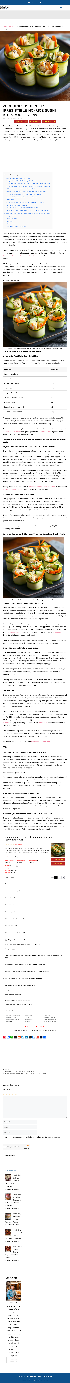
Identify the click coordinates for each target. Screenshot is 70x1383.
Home (5, 27)
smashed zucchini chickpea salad (41, 486)
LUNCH (12, 27)
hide (15, 175)
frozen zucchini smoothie (12, 489)
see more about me (13, 1360)
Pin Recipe (58, 864)
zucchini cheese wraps (12, 432)
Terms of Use (47, 1376)
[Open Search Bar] (61, 7)
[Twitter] (40, 2)
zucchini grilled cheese (34, 256)
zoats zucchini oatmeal (13, 632)
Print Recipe (35, 121)
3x (63, 877)
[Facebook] (32, 2)
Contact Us (21, 1376)
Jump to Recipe (21, 121)
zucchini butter (44, 432)
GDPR (40, 1376)
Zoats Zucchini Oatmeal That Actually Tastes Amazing (20, 1071)
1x (56, 877)
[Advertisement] (35, 15)
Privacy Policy (31, 1376)
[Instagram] (36, 2)
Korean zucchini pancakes (13, 256)
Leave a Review (49, 121)
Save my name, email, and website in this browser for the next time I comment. (32, 1138)
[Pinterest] (28, 2)
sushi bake (56, 632)
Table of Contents (12, 280)
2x (59, 877)
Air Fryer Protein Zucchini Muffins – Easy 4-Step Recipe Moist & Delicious (25, 1073)
